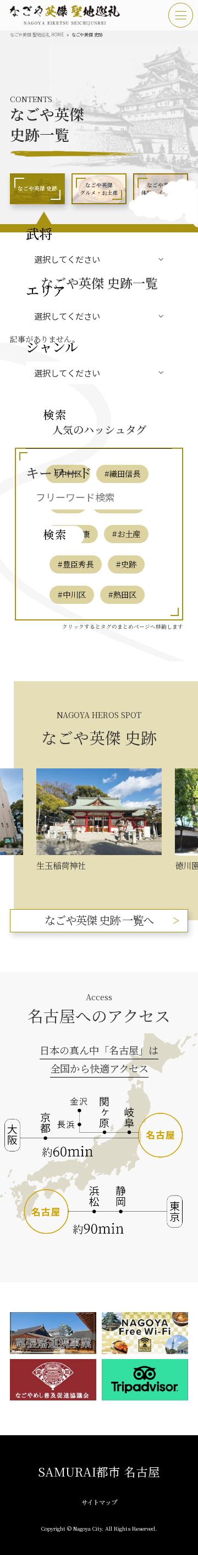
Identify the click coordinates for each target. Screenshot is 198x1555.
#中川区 (72, 594)
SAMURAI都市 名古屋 (99, 1471)
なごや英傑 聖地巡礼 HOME (37, 34)
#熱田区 (122, 594)
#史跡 (126, 564)
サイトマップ (99, 1502)
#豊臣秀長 (76, 564)
